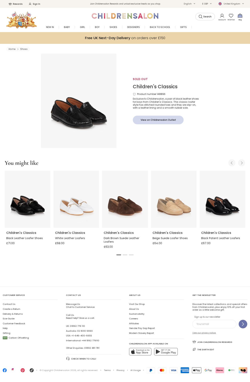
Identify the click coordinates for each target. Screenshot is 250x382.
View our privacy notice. (204, 332)
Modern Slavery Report (141, 333)
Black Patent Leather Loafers (220, 238)
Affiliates (134, 323)
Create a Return (11, 309)
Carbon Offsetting (16, 337)
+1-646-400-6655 (81, 335)
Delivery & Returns (13, 313)
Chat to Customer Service (80, 305)
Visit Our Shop (137, 304)
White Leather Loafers (70, 238)
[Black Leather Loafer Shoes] (27, 199)
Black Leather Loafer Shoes (24, 238)
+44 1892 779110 (90, 340)
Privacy (120, 370)
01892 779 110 (77, 326)
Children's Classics (155, 86)
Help (5, 328)
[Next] (241, 162)
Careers (133, 318)
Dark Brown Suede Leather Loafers (121, 239)
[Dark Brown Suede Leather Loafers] (125, 199)
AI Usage (135, 370)
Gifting (6, 333)
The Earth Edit (205, 349)
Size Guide (8, 318)
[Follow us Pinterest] (23, 371)
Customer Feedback (14, 323)
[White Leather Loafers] (76, 199)
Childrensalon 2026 (65, 370)
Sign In (36, 3)
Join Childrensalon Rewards (214, 342)
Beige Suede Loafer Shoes (170, 238)
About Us (134, 309)
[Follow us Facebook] (5, 371)
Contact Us (9, 304)
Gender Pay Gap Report (142, 328)
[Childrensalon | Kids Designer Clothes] (21, 19)
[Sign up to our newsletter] (243, 324)
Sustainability (136, 313)
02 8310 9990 (85, 330)
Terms (107, 370)
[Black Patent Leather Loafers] (222, 199)
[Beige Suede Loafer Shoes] (174, 199)
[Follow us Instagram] (14, 371)
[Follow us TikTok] (32, 371)
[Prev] (231, 162)
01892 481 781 (91, 348)
